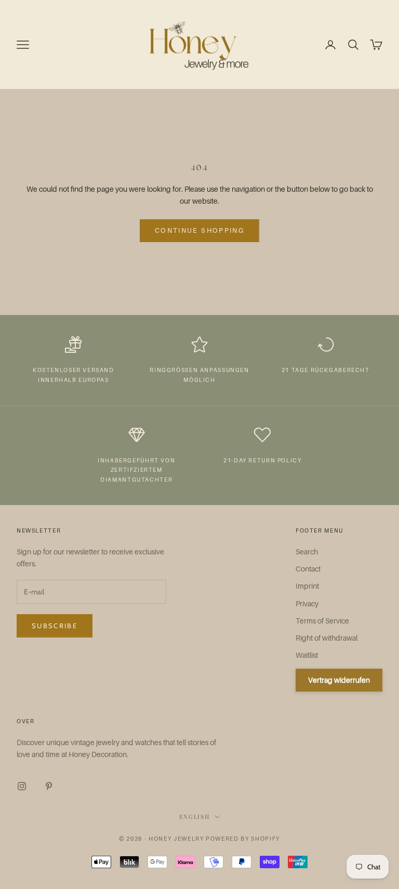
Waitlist (307, 655)
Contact (308, 568)
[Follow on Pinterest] (49, 786)
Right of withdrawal (326, 637)
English (194, 816)
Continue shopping (199, 230)
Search (307, 551)
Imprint (307, 585)
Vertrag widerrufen (339, 679)
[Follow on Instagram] (22, 786)
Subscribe (54, 625)
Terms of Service (322, 620)
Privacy (307, 603)
